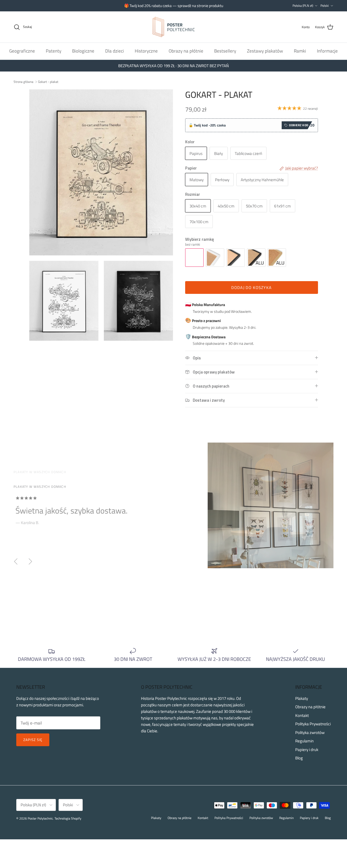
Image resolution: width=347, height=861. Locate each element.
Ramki (300, 50)
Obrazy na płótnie (186, 50)
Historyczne (146, 50)
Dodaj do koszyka (251, 287)
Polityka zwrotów (309, 732)
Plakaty (301, 698)
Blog (299, 758)
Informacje (327, 50)
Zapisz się (32, 739)
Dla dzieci (114, 50)
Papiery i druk (306, 749)
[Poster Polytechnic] (174, 27)
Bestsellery (225, 50)
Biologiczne (83, 50)
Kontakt (302, 715)
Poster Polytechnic (40, 818)
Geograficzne (22, 50)
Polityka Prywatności (313, 724)
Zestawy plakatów (265, 50)
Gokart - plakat (48, 81)
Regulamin (304, 741)
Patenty (53, 50)
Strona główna (23, 81)
